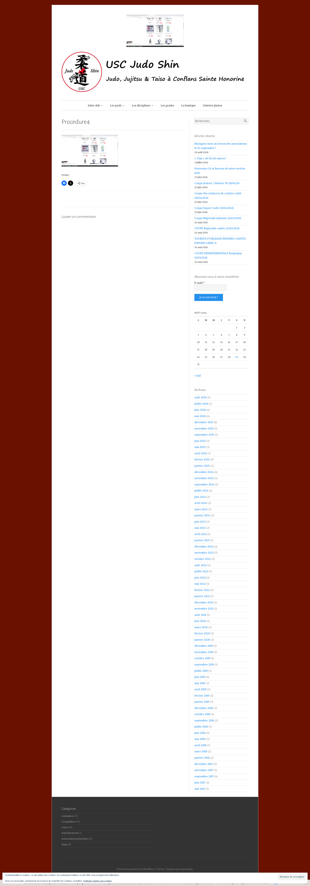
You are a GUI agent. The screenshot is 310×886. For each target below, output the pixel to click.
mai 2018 (199, 739)
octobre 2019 (202, 658)
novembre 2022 (204, 552)
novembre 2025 (204, 428)
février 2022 (202, 590)
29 (236, 357)
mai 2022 (200, 583)
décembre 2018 (203, 708)
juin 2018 (200, 732)
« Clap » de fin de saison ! (210, 158)
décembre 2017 (203, 764)
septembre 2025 (204, 434)
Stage (65, 844)
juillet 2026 (201, 403)
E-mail (199, 282)
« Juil (197, 375)
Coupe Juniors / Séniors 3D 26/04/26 (216, 183)
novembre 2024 (204, 478)
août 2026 (200, 397)
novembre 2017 (203, 770)
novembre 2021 (203, 608)
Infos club (94, 105)
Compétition (68, 821)
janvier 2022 (202, 596)
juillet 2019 (201, 670)
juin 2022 (200, 577)
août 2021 (200, 614)
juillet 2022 (201, 571)
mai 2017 (199, 788)
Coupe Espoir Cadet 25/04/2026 (214, 208)
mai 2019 (199, 683)
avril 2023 (200, 534)
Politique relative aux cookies (97, 881)
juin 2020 (200, 621)
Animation (67, 816)
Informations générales (75, 838)
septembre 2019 (204, 664)
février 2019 (201, 695)
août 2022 (200, 565)
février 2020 (202, 633)
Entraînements (70, 833)
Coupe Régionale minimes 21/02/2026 (217, 218)
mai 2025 (200, 447)
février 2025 (202, 459)
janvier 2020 (202, 639)
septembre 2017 (204, 776)
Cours (65, 827)
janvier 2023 (202, 540)
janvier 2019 (201, 701)
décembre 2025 (203, 422)
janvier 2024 (202, 515)
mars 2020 (201, 627)
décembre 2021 (203, 602)
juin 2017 (199, 782)
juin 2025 (200, 441)
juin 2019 (199, 677)
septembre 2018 (204, 720)
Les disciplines (141, 105)
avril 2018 (200, 745)
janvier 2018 (202, 757)
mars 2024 (201, 509)
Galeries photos (212, 105)
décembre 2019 (203, 645)
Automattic (187, 869)
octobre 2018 (202, 714)
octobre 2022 (202, 559)
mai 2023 (200, 527)
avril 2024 (200, 503)
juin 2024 (200, 496)
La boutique (188, 105)
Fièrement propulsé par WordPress (136, 869)
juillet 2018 (201, 726)
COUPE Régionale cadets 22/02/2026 (216, 228)
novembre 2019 (203, 652)
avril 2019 (200, 689)
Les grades (167, 105)
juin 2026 (200, 409)
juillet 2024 (201, 490)
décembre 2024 (204, 472)
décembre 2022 (203, 546)
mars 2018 (200, 751)
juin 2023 (200, 521)
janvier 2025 (202, 465)
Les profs (116, 105)
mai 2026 (200, 416)
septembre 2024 (204, 484)
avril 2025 (200, 453)
